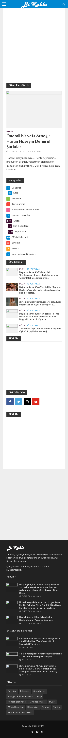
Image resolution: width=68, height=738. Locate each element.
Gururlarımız (39, 691)
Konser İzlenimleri (17, 701)
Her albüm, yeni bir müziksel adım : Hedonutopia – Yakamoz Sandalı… (36, 618)
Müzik (9, 131)
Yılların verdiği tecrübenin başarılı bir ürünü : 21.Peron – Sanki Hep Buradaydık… (40, 655)
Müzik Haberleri (16, 707)
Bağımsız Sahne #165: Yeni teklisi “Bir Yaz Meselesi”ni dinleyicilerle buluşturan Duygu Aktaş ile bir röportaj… (39, 317)
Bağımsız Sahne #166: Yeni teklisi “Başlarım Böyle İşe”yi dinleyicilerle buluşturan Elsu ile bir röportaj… (40, 290)
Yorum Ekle (35, 151)
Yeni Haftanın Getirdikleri (20, 712)
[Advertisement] (34, 46)
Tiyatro (56, 707)
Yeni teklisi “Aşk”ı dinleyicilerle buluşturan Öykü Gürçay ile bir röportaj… (40, 330)
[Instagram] (27, 401)
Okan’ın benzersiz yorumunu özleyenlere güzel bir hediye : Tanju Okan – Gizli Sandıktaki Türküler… (39, 641)
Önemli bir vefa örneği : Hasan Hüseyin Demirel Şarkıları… (28, 141)
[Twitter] (18, 401)
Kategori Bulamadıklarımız (20, 696)
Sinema (46, 707)
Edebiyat (12, 691)
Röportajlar (33, 269)
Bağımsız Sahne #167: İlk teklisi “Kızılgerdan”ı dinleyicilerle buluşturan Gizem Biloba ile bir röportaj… (38, 275)
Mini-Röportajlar (37, 701)
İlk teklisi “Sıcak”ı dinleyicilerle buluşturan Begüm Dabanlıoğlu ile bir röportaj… (40, 303)
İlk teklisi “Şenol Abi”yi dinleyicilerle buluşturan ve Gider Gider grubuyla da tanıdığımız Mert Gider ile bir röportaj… (39, 669)
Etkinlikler (25, 691)
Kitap (39, 696)
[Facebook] (10, 401)
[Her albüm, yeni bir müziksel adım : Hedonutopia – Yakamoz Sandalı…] (12, 619)
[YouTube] (35, 401)
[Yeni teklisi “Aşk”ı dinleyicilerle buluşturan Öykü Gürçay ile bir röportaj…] (12, 328)
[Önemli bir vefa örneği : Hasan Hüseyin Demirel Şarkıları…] (34, 109)
